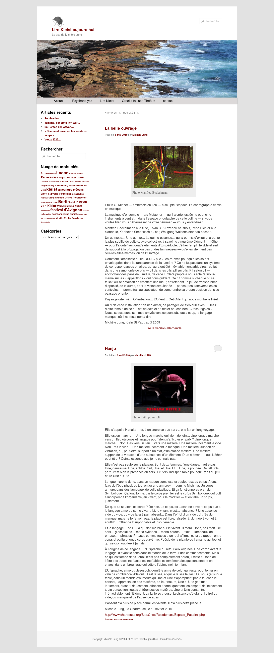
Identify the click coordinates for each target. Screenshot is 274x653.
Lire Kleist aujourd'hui (73, 29)
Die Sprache (73, 218)
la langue (61, 177)
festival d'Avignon (66, 209)
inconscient (80, 197)
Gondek (86, 210)
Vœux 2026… (53, 139)
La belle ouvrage (121, 128)
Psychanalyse (82, 100)
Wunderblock (54, 181)
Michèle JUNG (143, 355)
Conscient (44, 181)
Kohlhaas (64, 181)
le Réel (64, 218)
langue (44, 185)
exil (60, 189)
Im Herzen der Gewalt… (59, 127)
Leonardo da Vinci (52, 218)
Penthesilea (65, 193)
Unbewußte (46, 214)
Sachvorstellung (60, 214)
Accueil (59, 100)
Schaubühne (78, 193)
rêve (70, 185)
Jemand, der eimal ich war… (62, 122)
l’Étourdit (85, 181)
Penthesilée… (53, 118)
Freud (54, 193)
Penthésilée (77, 185)
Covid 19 (73, 181)
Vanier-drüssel (50, 174)
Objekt (55, 202)
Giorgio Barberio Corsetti (60, 197)
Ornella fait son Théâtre (138, 100)
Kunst (78, 206)
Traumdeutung (61, 185)
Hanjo (110, 348)
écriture (67, 189)
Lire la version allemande (164, 328)
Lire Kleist (107, 100)
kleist (51, 189)
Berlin (64, 201)
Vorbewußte (45, 210)
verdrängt (44, 198)
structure (72, 174)
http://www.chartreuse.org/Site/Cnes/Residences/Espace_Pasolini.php (155, 614)
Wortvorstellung (65, 206)
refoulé (80, 173)
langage (71, 177)
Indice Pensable (46, 202)
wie (72, 202)
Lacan (62, 173)
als (49, 193)
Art (42, 173)
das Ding (51, 185)
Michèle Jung (139, 134)
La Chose (80, 178)
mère (79, 181)
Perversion (48, 177)
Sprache (74, 214)
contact (168, 100)
